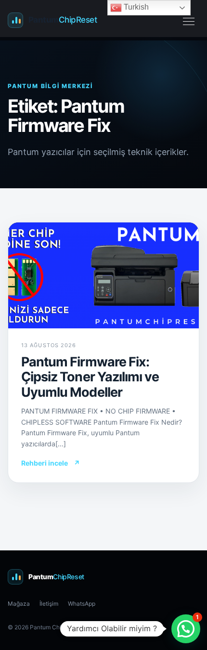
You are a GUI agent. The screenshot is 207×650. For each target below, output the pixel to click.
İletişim (48, 603)
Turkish (135, 7)
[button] (185, 628)
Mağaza (19, 603)
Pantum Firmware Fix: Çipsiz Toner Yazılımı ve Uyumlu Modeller (90, 377)
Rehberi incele (50, 463)
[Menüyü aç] (188, 20)
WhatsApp (81, 603)
